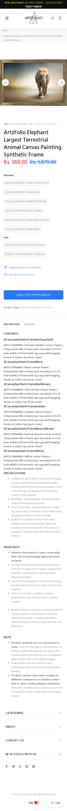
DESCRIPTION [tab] (12, 324)
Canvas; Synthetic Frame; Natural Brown (27, 220)
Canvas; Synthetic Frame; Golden (23, 211)
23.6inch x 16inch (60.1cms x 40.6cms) (25, 254)
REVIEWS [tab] (29, 324)
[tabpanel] (33, 82)
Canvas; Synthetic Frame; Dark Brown (26, 201)
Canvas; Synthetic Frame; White (22, 229)
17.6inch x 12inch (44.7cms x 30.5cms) (24, 245)
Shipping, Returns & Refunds (25, 268)
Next (61, 82)
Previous (5, 82)
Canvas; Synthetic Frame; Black (22, 192)
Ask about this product (21, 275)
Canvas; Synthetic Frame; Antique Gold (27, 183)
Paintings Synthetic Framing (36, 307)
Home (5, 30)
